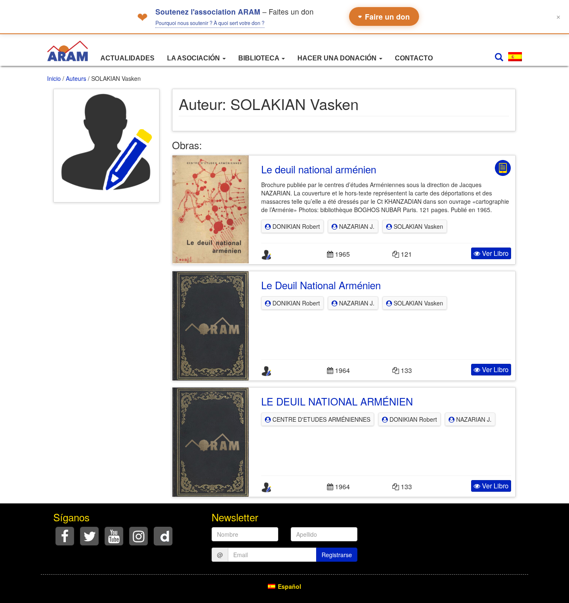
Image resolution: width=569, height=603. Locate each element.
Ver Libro (494, 253)
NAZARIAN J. (355, 226)
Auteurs (76, 78)
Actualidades (127, 58)
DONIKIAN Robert (295, 226)
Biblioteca (259, 58)
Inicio (54, 78)
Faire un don (384, 16)
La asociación (194, 58)
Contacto (414, 58)
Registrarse (337, 554)
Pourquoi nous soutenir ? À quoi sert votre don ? (210, 23)
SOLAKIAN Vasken (417, 226)
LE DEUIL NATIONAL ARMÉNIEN (337, 401)
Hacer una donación (337, 58)
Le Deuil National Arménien (321, 285)
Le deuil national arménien (318, 169)
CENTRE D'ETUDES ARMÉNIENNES (320, 419)
